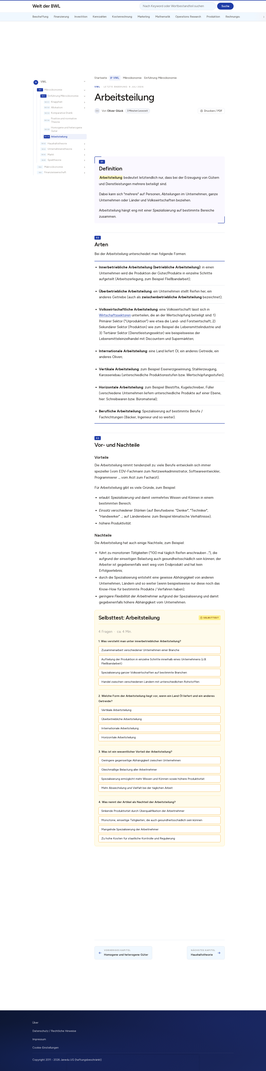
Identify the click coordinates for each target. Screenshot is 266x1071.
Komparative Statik (62, 113)
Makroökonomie (53, 166)
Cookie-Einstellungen (45, 1047)
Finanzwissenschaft (55, 172)
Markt (51, 154)
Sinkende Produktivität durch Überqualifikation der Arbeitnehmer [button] (142, 811)
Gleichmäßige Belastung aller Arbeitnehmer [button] (129, 769)
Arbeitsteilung (59, 136)
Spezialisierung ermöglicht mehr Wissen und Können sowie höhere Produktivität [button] (152, 779)
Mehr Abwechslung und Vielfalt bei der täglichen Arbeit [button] (137, 788)
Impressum (39, 1039)
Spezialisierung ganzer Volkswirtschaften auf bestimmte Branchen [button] (144, 672)
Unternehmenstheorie (60, 148)
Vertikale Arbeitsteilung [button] (116, 710)
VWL (43, 81)
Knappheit (56, 102)
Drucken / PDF (213, 110)
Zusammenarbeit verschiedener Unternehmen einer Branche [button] (140, 650)
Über (35, 1022)
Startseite (100, 78)
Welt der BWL (46, 6)
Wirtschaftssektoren (115, 315)
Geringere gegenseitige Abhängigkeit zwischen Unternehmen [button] (141, 760)
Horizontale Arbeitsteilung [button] (118, 737)
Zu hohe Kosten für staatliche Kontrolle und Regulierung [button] (138, 838)
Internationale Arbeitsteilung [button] (120, 728)
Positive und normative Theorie (64, 120)
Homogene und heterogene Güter (66, 129)
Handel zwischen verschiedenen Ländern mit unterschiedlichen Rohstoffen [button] (150, 681)
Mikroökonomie (53, 89)
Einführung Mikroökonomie (63, 95)
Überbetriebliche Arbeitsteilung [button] (121, 719)
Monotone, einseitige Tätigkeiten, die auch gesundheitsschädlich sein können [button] (151, 820)
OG (97, 111)
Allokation (57, 107)
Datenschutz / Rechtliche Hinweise (54, 1031)
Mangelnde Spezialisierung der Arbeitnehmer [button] (130, 829)
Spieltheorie (54, 159)
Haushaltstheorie (57, 143)
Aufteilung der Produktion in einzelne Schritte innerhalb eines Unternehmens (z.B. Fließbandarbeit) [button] (153, 661)
